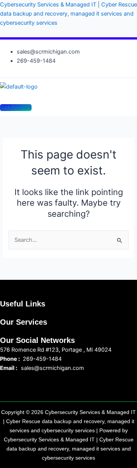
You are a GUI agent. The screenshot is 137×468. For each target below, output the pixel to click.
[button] (64, 95)
